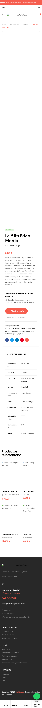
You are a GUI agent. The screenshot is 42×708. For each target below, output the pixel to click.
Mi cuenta (16, 705)
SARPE (24, 372)
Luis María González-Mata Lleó (10, 495)
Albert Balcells (27, 537)
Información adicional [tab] (16, 354)
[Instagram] (39, 7)
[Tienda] (5, 703)
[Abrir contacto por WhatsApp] (36, 696)
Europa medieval (11, 331)
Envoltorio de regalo (19, 300)
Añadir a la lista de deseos (16, 317)
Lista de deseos (37, 705)
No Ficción (14, 25)
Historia (26, 25)
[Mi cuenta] (16, 703)
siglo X (20, 334)
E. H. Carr (26, 494)
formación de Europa (25, 331)
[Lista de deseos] (37, 702)
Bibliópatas (20, 692)
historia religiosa (11, 334)
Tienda (5, 705)
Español (24, 387)
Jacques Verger (14, 246)
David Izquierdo (7, 537)
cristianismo (30, 328)
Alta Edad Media (19, 328)
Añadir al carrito (17, 311)
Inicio (4, 25)
